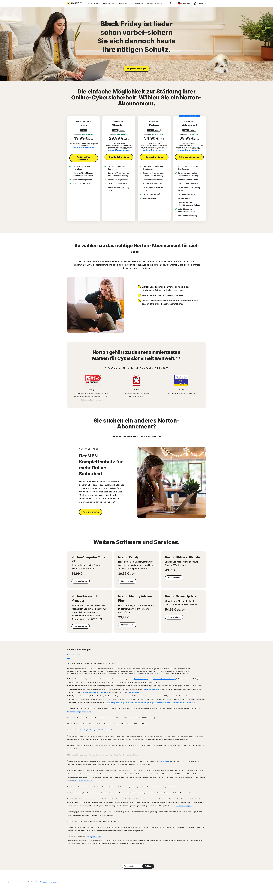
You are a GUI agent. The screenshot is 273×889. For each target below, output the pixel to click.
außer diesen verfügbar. (183, 806)
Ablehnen (54, 882)
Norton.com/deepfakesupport (82, 781)
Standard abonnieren (119, 157)
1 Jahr (83, 130)
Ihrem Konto (104, 692)
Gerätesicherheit (73, 655)
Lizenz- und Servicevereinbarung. (164, 679)
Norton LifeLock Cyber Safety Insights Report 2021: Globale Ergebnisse (91, 730)
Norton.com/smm (164, 761)
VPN (68, 659)
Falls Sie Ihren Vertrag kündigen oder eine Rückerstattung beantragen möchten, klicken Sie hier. (165, 703)
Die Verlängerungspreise (151, 689)
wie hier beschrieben (92, 692)
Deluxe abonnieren (154, 157)
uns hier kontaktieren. (133, 692)
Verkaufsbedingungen (141, 679)
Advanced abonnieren (189, 157)
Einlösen (148, 866)
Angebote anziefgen (136, 69)
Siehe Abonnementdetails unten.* (84, 147)
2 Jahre (122, 130)
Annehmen (44, 882)
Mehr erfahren (80, 581)
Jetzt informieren (90, 512)
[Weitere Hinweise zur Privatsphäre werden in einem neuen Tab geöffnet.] (36, 882)
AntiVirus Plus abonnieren (83, 158)
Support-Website (95, 837)
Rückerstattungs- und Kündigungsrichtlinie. (119, 703)
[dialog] (32, 882)
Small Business (109, 3)
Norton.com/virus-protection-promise (79, 712)
